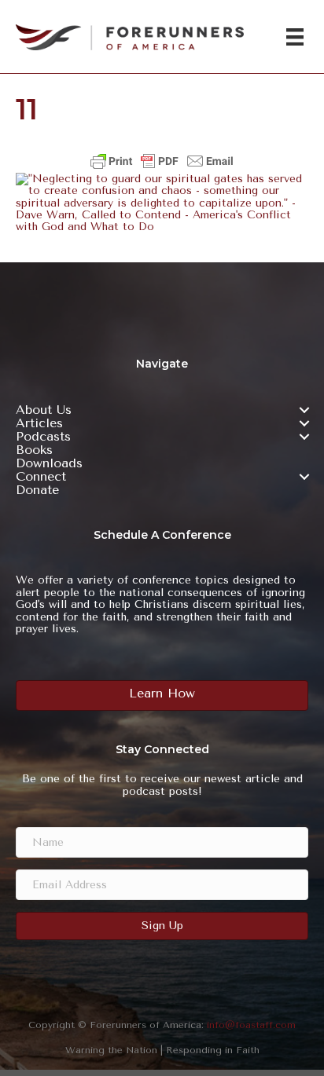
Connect (41, 476)
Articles (39, 423)
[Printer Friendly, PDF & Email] (162, 161)
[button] (304, 410)
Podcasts (43, 436)
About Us (44, 410)
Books (34, 450)
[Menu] (295, 37)
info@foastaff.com (251, 1024)
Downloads (49, 463)
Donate (37, 490)
